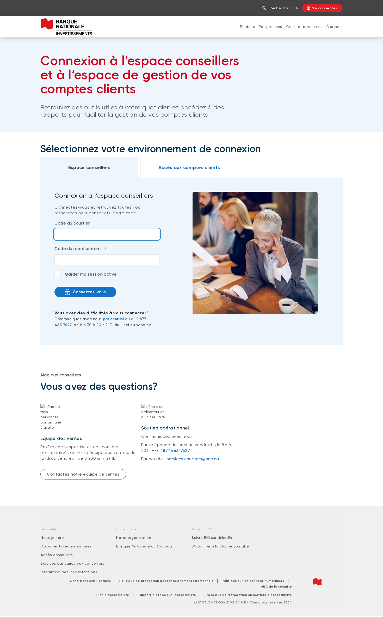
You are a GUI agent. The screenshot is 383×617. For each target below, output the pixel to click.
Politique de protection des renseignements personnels (166, 581)
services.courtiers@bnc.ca (193, 458)
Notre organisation (133, 537)
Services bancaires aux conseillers (72, 563)
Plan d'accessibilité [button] (112, 595)
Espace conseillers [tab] (89, 167)
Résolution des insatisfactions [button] (69, 572)
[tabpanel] (191, 261)
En (296, 8)
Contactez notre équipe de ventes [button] (83, 474)
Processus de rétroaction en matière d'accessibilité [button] (248, 595)
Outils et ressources (304, 26)
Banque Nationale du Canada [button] (144, 546)
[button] (265, 8)
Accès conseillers (57, 555)
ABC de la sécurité (276, 586)
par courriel (113, 319)
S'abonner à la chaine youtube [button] (220, 546)
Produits (247, 26)
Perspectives (270, 26)
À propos (334, 26)
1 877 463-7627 (175, 450)
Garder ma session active (90, 274)
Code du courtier (72, 223)
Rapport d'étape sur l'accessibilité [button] (167, 595)
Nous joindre (52, 537)
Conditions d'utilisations (90, 581)
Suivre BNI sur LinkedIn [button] (212, 537)
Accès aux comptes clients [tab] (189, 167)
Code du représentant (77, 248)
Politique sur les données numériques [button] (253, 581)
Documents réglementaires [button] (66, 546)
